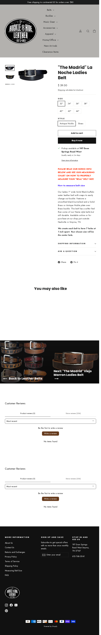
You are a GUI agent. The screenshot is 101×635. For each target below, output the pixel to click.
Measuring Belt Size (13, 570)
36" (77, 103)
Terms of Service (12, 561)
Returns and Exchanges (15, 552)
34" (69, 103)
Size (60, 99)
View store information (69, 160)
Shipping (61, 90)
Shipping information (71, 243)
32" (61, 103)
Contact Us (9, 547)
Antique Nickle (67, 123)
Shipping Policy (11, 566)
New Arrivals (50, 45)
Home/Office (49, 40)
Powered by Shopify (50, 626)
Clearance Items (50, 52)
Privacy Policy (11, 556)
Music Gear (49, 21)
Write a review (50, 433)
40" (61, 111)
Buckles (50, 15)
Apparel (49, 34)
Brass (80, 123)
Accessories (49, 28)
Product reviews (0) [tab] (27, 413)
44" (77, 111)
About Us (9, 543)
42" (69, 111)
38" (85, 103)
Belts (49, 10)
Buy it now (77, 140)
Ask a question (67, 251)
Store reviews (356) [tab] (73, 413)
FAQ (7, 575)
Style (61, 119)
